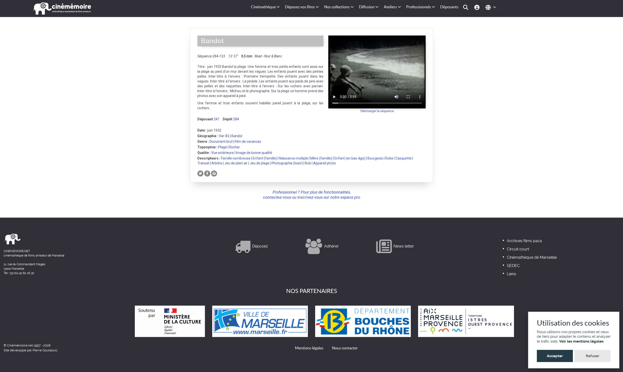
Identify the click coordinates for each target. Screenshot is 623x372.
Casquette (403, 158)
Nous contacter (345, 348)
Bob (308, 163)
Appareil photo (324, 163)
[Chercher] (466, 7)
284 (236, 119)
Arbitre (216, 163)
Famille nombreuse (235, 158)
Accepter (555, 356)
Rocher (234, 147)
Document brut (221, 141)
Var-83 (224, 136)
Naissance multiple (293, 158)
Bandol (236, 136)
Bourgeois (375, 158)
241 (217, 119)
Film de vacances (248, 141)
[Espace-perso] (477, 7)
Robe (389, 158)
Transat (203, 163)
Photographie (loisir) (287, 163)
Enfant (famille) (265, 158)
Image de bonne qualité (254, 153)
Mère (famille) (321, 158)
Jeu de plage (259, 163)
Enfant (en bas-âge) (349, 158)
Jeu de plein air (235, 163)
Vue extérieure (222, 153)
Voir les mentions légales (581, 341)
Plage (222, 147)
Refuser (592, 356)
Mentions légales (309, 348)
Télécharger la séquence (377, 111)
